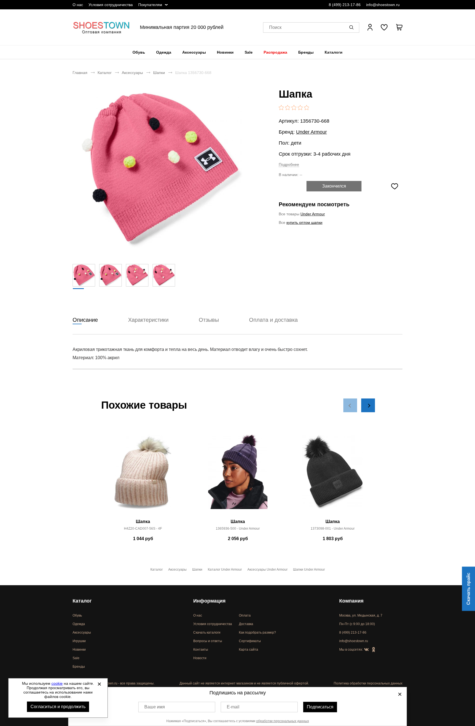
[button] (352, 27)
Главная (80, 72)
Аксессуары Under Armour (267, 569)
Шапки (159, 72)
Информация (209, 601)
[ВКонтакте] (366, 649)
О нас (78, 4)
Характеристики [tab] (148, 320)
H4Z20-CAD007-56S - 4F (143, 528)
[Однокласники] (373, 650)
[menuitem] (138, 52)
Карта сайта (248, 649)
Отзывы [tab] (209, 320)
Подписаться (320, 707)
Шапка (143, 521)
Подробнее (289, 164)
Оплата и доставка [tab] (273, 320)
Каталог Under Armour (225, 569)
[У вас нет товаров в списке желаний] (384, 27)
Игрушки (79, 641)
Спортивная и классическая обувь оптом (101, 27)
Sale (249, 52)
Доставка (246, 624)
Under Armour (311, 132)
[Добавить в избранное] (394, 186)
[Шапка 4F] (143, 475)
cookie (57, 683)
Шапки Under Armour (309, 569)
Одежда (163, 52)
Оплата (245, 615)
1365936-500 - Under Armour (238, 528)
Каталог (105, 72)
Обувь (138, 52)
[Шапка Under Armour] (238, 475)
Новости (199, 658)
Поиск (275, 27)
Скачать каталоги (206, 632)
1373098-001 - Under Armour (333, 528)
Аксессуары (194, 52)
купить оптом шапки (304, 222)
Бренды (306, 52)
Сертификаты (250, 641)
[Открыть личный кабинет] (370, 27)
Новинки (225, 52)
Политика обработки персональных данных (368, 683)
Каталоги (334, 52)
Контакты (200, 649)
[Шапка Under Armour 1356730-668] (162, 169)
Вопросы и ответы (207, 641)
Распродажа (275, 52)
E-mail (233, 707)
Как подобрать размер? (257, 632)
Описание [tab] (85, 320)
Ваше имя (154, 707)
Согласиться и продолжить (58, 706)
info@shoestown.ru (383, 4)
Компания (351, 601)
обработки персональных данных (282, 721)
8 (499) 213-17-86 (345, 4)
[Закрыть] (99, 684)
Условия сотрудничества (111, 4)
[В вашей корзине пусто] (399, 27)
